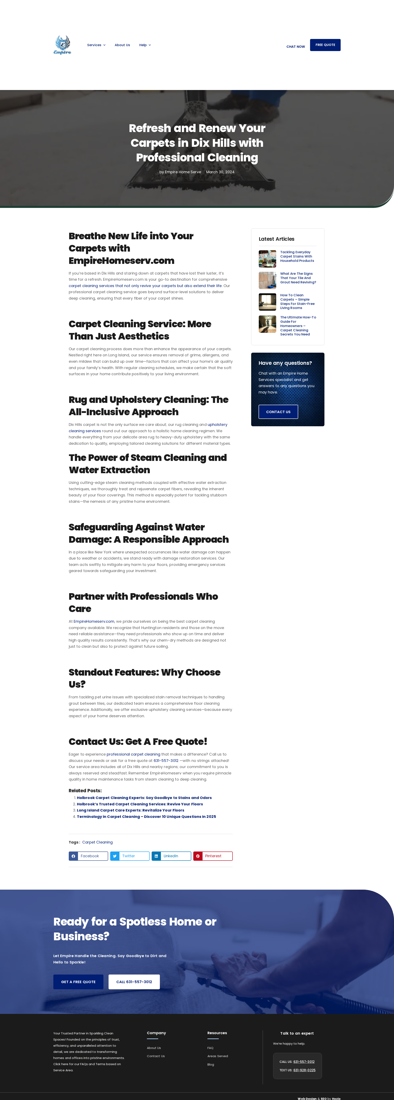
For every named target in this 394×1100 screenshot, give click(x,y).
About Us (122, 45)
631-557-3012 (166, 760)
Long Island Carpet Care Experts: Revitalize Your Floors (130, 810)
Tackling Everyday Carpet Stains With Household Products (297, 256)
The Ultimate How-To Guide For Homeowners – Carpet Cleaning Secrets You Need (298, 326)
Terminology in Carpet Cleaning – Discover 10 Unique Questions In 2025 (146, 816)
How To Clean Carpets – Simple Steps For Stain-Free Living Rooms (297, 301)
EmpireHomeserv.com (94, 621)
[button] (88, 856)
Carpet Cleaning (97, 842)
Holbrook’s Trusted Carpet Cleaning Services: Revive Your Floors (140, 804)
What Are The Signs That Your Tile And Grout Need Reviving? (298, 278)
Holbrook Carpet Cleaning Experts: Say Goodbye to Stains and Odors (144, 797)
